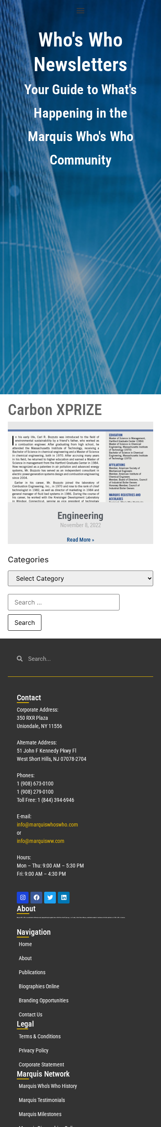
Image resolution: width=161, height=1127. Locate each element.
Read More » (80, 540)
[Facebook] (36, 897)
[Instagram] (23, 897)
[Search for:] (64, 602)
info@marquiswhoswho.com (47, 824)
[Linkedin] (64, 897)
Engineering (80, 515)
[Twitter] (50, 897)
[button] (80, 10)
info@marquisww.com (40, 841)
